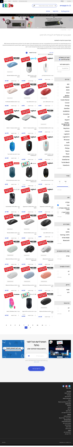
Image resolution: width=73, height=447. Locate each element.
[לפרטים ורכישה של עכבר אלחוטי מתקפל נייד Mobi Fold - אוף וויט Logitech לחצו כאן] (29, 119)
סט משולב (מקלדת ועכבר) (64, 208)
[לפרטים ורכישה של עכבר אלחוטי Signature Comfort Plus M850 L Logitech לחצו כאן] (46, 198)
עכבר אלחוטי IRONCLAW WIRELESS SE (31, 181)
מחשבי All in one (67, 423)
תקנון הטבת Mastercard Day (64, 402)
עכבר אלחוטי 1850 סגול (31, 101)
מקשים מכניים (65, 237)
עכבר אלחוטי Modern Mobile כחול (46, 128)
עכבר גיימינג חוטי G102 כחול (14, 154)
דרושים (9, 1)
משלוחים (69, 405)
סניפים (48, 11)
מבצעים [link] (69, 414)
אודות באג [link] (69, 391)
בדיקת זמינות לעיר (64, 64)
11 (42, 325)
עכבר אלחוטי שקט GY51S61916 (13, 180)
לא (68, 271)
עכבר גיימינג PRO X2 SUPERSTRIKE (32, 76)
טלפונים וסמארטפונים (66, 421)
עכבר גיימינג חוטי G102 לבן (47, 75)
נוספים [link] (69, 430)
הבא (46, 325)
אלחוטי (67, 232)
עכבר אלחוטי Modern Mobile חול (12, 101)
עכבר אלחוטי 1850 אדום (48, 101)
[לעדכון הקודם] (72, 15)
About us (4, 1)
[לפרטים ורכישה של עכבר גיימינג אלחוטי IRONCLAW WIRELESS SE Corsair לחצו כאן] (29, 172)
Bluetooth (66, 240)
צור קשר (69, 409)
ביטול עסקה (15, 1)
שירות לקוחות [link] (68, 403)
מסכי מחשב (68, 427)
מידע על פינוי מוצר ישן (66, 412)
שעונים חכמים (68, 425)
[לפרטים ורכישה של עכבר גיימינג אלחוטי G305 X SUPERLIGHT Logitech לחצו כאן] (46, 146)
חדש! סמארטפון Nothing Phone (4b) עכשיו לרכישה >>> (36, 15)
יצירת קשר (55, 11)
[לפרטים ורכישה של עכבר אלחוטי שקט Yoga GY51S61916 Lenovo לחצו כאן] (12, 172)
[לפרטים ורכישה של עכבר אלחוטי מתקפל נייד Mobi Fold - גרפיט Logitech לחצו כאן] (12, 119)
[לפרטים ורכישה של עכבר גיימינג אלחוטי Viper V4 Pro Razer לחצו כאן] (29, 303)
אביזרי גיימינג (68, 428)
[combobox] (44, 5)
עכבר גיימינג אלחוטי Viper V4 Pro (29, 311)
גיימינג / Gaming (64, 234)
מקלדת (67, 202)
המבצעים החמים (67, 416)
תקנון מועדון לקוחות (67, 398)
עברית (67, 256)
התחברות (69, 1)
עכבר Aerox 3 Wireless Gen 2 (13, 311)
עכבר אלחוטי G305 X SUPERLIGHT (49, 154)
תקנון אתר (69, 395)
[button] (2, 19)
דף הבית (69, 29)
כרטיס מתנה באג (67, 432)
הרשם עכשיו (36, 368)
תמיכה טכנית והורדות (23, 1)
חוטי (68, 229)
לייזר (68, 292)
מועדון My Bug (65, 11)
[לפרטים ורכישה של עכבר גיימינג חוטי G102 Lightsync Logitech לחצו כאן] (46, 172)
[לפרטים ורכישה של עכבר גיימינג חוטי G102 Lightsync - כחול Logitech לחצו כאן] (12, 146)
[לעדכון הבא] (0, 15)
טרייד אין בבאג (68, 434)
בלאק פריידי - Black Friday (65, 418)
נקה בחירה (59, 71)
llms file (3, 442)
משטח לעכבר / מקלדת (65, 213)
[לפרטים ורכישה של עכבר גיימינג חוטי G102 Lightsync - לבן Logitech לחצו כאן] (46, 67)
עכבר (68, 205)
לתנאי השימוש (36, 362)
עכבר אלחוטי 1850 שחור (48, 232)
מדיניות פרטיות (68, 396)
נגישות (69, 400)
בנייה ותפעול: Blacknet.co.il (65, 442)
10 (37, 325)
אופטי (67, 289)
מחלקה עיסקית (68, 393)
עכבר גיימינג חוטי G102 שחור (47, 180)
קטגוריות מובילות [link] (67, 419)
